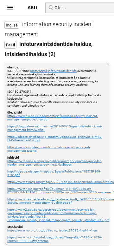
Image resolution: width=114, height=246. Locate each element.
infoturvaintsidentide (62, 71)
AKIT (33, 7)
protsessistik (39, 71)
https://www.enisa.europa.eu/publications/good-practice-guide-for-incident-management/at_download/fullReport (54, 162)
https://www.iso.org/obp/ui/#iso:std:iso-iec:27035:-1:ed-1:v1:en (52, 230)
